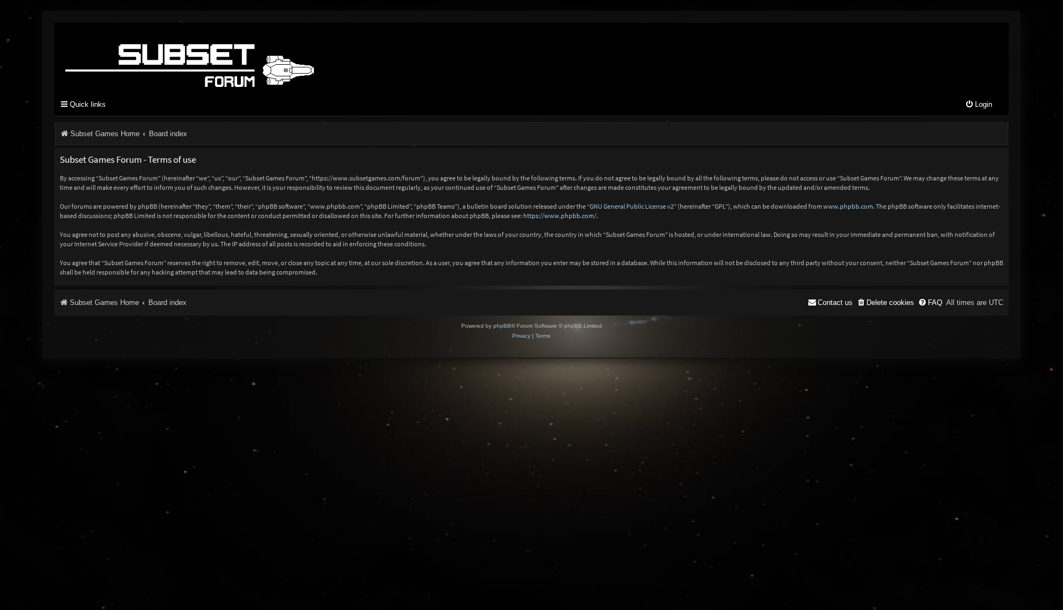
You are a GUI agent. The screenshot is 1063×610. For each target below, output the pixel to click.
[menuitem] (978, 105)
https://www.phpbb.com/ (559, 215)
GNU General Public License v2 (632, 206)
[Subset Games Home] (259, 57)
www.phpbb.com (848, 206)
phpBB (502, 326)
